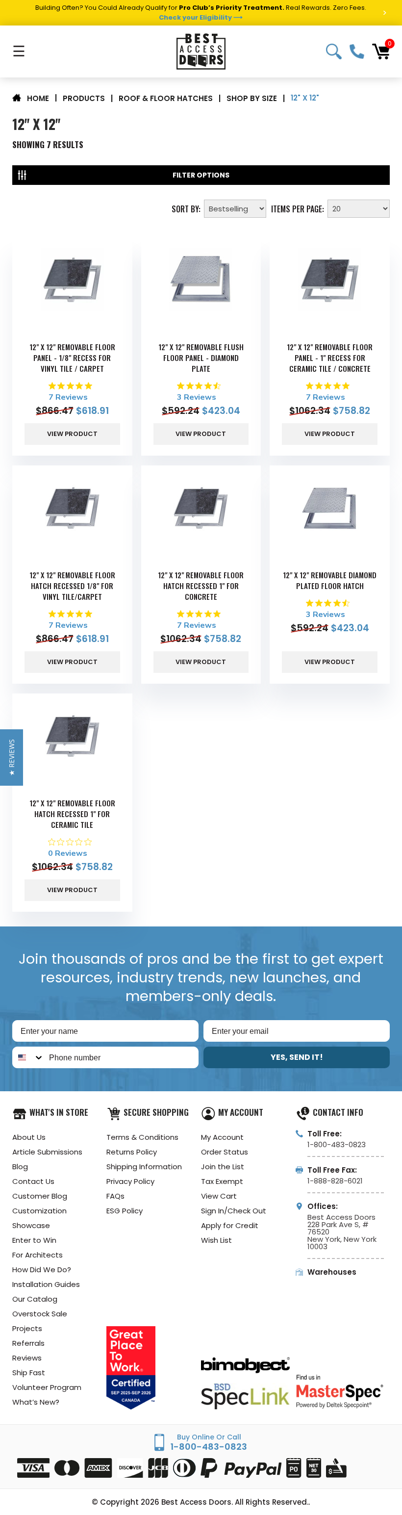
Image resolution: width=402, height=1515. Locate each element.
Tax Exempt (222, 1181)
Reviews (27, 1358)
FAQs (115, 1196)
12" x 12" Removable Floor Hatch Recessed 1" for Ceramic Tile (72, 813)
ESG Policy (124, 1211)
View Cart (219, 1196)
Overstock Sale (39, 1314)
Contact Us (33, 1181)
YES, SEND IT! (297, 1057)
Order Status (224, 1152)
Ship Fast (28, 1372)
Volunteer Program (46, 1387)
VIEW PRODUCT (72, 433)
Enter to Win (34, 1240)
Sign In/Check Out (233, 1211)
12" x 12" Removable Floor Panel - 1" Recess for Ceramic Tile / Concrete (330, 357)
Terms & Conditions (142, 1137)
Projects (27, 1328)
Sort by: (186, 208)
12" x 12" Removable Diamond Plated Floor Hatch (330, 580)
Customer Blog (39, 1196)
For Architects (37, 1255)
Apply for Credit (229, 1225)
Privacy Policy (130, 1181)
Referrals (28, 1343)
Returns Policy (131, 1152)
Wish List (216, 1240)
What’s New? (35, 1402)
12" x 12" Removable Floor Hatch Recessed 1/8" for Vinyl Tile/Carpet (72, 585)
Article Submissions (47, 1152)
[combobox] (28, 1057)
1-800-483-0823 (357, 51)
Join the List (222, 1166)
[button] (11, 757)
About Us (29, 1137)
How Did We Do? (41, 1269)
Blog (20, 1166)
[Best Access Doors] (201, 51)
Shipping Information (144, 1166)
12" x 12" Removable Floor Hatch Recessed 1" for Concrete (201, 585)
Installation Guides (46, 1284)
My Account (222, 1137)
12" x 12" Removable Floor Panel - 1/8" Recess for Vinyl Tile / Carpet (72, 357)
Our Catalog (34, 1299)
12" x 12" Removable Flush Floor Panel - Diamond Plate (201, 357)
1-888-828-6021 (335, 1181)
